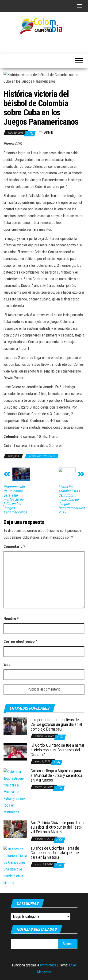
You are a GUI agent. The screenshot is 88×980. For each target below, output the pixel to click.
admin (48, 132)
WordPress (48, 965)
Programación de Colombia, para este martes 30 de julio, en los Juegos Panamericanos (15, 499)
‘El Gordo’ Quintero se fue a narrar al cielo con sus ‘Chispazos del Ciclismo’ (57, 750)
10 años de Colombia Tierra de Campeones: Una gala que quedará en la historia (55, 853)
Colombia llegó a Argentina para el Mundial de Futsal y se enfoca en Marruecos (56, 775)
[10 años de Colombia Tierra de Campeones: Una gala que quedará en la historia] (15, 865)
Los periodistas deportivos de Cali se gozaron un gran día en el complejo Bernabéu (56, 724)
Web (7, 664)
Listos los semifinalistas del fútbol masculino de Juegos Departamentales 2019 (71, 499)
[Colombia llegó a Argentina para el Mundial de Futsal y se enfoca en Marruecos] (15, 792)
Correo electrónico (20, 641)
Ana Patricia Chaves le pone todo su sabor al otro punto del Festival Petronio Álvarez (57, 827)
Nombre (11, 618)
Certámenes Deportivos (41, 456)
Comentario (14, 546)
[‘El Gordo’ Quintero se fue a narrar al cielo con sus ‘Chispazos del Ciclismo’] (15, 751)
